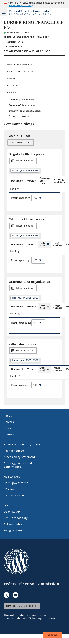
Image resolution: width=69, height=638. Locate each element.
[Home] (30, 12)
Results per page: (21, 197)
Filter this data (24, 160)
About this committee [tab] (21, 71)
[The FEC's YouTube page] (15, 595)
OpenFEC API (12, 511)
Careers (9, 422)
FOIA (6, 505)
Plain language (14, 450)
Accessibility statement (19, 457)
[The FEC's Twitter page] (6, 595)
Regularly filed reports (21, 99)
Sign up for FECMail (24, 606)
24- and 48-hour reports (22, 105)
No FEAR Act (12, 476)
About (8, 415)
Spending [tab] (13, 85)
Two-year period (18, 136)
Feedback (52, 634)
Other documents (19, 116)
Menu (3, 12)
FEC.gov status (13, 530)
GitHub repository (16, 518)
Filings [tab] (11, 92)
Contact (9, 434)
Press (7, 428)
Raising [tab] (12, 78)
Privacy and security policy (22, 444)
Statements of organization (25, 110)
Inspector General (15, 495)
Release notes (13, 524)
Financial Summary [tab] (19, 64)
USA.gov (9, 489)
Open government (16, 483)
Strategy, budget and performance (18, 465)
